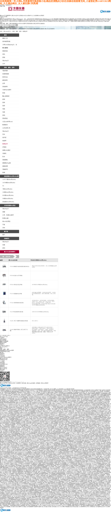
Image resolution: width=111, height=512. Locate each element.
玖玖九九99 (108, 450)
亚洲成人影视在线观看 (49, 390)
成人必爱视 (96, 491)
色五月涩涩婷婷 (9, 466)
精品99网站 (91, 402)
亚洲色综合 (104, 463)
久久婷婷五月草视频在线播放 (99, 417)
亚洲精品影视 (96, 478)
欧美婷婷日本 (92, 498)
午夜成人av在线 (43, 479)
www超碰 (22, 447)
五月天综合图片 (42, 441)
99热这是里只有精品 (26, 394)
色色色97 (32, 390)
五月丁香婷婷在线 (82, 469)
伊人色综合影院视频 (81, 435)
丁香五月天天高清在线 (19, 490)
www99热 (105, 481)
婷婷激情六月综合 (21, 392)
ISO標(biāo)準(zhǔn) (33, 21)
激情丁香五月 (30, 405)
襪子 (97, 21)
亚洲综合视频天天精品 (51, 400)
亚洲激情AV (88, 416)
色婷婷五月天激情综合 (33, 469)
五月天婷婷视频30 (9, 481)
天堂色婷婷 (47, 413)
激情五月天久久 (31, 498)
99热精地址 (93, 410)
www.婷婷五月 (78, 411)
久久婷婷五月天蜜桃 (28, 457)
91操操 (44, 505)
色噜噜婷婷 (34, 464)
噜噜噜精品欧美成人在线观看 (67, 418)
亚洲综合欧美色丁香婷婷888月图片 (61, 458)
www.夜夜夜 (88, 409)
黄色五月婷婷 (27, 426)
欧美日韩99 (78, 443)
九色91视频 (106, 413)
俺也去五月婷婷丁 (19, 481)
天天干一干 (55, 502)
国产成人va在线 (103, 457)
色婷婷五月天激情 (96, 431)
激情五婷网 (50, 392)
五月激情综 (80, 394)
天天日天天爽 (107, 472)
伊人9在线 (89, 398)
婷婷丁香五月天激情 (23, 430)
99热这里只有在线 (74, 503)
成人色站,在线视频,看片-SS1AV (34, 505)
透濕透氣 (71, 20)
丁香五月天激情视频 (78, 402)
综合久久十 (105, 410)
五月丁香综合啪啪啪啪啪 (14, 433)
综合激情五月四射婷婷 (80, 473)
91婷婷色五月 (7, 439)
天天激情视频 (81, 427)
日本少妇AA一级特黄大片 (66, 471)
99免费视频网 (104, 393)
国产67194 (18, 403)
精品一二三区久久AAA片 (101, 487)
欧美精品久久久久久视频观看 (56, 416)
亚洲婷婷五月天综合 (37, 402)
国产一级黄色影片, (4, 505)
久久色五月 (67, 481)
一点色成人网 (90, 430)
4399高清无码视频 (81, 453)
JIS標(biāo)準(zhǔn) (43, 21)
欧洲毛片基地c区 (83, 424)
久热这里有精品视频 (68, 451)
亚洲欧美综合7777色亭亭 (56, 413)
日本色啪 (38, 398)
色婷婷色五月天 (106, 504)
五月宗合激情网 (65, 433)
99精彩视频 (65, 419)
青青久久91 (33, 414)
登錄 (1, 6)
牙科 (94, 21)
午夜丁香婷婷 (25, 477)
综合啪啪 (90, 480)
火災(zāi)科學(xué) (13, 20)
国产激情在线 (28, 472)
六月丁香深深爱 (10, 399)
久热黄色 (81, 495)
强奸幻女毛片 (29, 470)
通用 (1, 23)
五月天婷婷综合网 (74, 449)
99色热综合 (81, 497)
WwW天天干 (71, 494)
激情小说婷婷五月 (19, 453)
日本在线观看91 (97, 398)
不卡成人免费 (72, 429)
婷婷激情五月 (19, 423)
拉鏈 (3, 244)
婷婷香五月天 (59, 390)
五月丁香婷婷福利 (83, 450)
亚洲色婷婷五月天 (44, 403)
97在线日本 (21, 406)
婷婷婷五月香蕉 (100, 458)
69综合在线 (44, 488)
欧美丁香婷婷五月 (100, 501)
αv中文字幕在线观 (38, 462)
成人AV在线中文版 (91, 401)
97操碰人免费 (78, 423)
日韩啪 (65, 426)
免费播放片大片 (21, 470)
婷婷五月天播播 (82, 408)
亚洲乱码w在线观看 (71, 400)
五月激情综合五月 (100, 506)
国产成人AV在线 (101, 449)
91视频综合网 (36, 453)
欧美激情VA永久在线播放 (86, 483)
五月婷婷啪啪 (76, 474)
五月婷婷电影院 (12, 409)
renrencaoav (64, 494)
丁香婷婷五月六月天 (101, 498)
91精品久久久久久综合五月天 (13, 486)
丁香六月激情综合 (21, 409)
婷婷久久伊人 (65, 482)
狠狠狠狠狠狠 (91, 488)
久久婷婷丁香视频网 (9, 419)
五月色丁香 (23, 405)
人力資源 (34, 15)
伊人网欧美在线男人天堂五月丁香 (76, 446)
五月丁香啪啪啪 (99, 415)
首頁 (1, 31)
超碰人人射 (19, 415)
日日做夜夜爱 (63, 446)
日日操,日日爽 (25, 504)
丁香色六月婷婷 (49, 442)
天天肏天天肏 (76, 414)
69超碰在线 (71, 411)
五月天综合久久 (22, 395)
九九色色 (96, 399)
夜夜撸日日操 (12, 407)
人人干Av (60, 405)
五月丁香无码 (76, 403)
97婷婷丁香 (48, 449)
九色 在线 (61, 423)
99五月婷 (13, 439)
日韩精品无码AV (8, 457)
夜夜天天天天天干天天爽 (30, 495)
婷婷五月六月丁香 (79, 418)
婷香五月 (70, 402)
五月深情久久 (55, 449)
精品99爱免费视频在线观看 (54, 433)
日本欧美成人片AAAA (29, 393)
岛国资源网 (13, 505)
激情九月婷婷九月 (33, 483)
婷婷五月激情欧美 (55, 446)
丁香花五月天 (85, 443)
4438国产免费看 (12, 480)
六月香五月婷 (54, 415)
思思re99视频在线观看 (94, 424)
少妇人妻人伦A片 (44, 410)
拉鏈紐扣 (42, 23)
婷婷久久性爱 (60, 421)
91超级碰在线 (6, 426)
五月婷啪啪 (12, 423)
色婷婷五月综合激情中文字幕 (32, 410)
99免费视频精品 (73, 448)
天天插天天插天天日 (41, 474)
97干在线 (99, 410)
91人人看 (58, 393)
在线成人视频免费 (96, 471)
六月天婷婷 (28, 497)
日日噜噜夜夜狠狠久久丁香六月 (17, 418)
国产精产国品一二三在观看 (7, 459)
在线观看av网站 (25, 425)
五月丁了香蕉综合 (23, 443)
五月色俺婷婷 (30, 506)
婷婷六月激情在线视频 (12, 494)
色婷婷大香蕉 (94, 485)
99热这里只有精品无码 (20, 399)
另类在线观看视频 (69, 397)
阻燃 (92, 20)
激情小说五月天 (20, 402)
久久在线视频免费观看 (18, 462)
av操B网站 (10, 413)
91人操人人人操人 (23, 411)
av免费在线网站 (46, 490)
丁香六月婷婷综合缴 (69, 423)
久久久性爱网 (96, 480)
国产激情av (29, 503)
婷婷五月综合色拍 (47, 399)
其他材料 (79, 19)
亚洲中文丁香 (35, 403)
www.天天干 (18, 398)
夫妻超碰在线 (45, 499)
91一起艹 (65, 413)
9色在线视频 (101, 482)
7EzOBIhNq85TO (68, 469)
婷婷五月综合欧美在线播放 (99, 451)
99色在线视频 (25, 465)
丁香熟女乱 (14, 472)
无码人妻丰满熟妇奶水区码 (76, 395)
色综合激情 (92, 433)
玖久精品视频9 (100, 429)
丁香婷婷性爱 (31, 485)
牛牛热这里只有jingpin (76, 421)
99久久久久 (20, 393)
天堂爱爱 (12, 426)
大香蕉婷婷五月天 (83, 465)
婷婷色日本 (14, 393)
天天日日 (84, 496)
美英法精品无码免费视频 (16, 416)
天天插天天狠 (22, 475)
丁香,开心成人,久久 (76, 391)
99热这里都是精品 (19, 473)
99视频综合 (60, 395)
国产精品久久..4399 (65, 470)
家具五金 (67, 19)
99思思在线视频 (55, 503)
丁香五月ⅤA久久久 (73, 419)
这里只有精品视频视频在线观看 (72, 483)
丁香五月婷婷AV (69, 461)
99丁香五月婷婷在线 (26, 403)
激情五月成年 (18, 488)
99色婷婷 (37, 454)
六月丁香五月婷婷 (34, 459)
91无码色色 (4, 469)
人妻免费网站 (101, 438)
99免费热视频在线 (91, 449)
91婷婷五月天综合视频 (86, 478)
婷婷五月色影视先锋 (101, 441)
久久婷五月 (71, 413)
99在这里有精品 (62, 400)
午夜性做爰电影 (107, 427)
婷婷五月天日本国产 (43, 416)
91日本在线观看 (98, 402)
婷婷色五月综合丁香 (18, 457)
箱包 (2, 20)
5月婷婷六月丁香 (32, 445)
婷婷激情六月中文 (61, 438)
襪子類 (38, 23)
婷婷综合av (66, 409)
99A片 (85, 395)
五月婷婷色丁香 (105, 479)
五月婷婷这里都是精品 (12, 442)
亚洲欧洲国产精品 (94, 486)
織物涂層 (83, 20)
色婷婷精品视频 (103, 434)
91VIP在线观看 (63, 417)
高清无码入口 (32, 398)
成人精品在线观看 (31, 409)
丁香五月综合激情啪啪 (90, 458)
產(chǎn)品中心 (16, 15)
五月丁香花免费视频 (80, 466)
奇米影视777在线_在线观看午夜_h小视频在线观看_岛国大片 (71, 430)
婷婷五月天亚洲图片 (99, 411)
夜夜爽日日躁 (84, 391)
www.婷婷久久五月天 (96, 423)
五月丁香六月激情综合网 (13, 394)
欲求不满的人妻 (88, 481)
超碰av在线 (32, 454)
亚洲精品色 (50, 417)
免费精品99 (81, 464)
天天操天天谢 (105, 406)
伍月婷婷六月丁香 (56, 455)
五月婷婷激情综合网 (59, 461)
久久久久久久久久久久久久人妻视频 (22, 451)
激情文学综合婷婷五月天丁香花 (48, 434)
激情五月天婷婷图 (62, 408)
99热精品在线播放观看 (17, 471)
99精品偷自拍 (75, 504)
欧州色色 (75, 438)
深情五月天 (33, 407)
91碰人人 (64, 487)
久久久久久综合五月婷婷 (55, 485)
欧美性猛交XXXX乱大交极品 (32, 427)
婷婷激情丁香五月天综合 (100, 483)
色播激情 (33, 502)
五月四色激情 (97, 479)
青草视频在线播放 (43, 473)
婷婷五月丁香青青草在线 (72, 479)
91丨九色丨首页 (32, 424)
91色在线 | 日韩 (57, 424)
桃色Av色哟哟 (90, 435)
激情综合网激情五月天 (73, 491)
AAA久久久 (15, 395)
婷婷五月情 (107, 435)
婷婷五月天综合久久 (63, 415)
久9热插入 (36, 406)
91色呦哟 (2, 390)
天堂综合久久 (92, 461)
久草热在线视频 (43, 417)
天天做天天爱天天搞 (51, 472)
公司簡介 (2, 337)
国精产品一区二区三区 (62, 410)
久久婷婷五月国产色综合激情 (31, 446)
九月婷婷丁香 (107, 469)
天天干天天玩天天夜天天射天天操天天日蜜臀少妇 (46, 401)
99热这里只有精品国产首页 (38, 435)
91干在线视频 (97, 463)
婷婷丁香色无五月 (67, 495)
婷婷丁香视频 (54, 422)
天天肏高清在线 (85, 437)
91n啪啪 (86, 402)
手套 (91, 21)
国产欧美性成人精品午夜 (30, 480)
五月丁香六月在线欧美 (46, 456)
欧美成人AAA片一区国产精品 (18, 503)
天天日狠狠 (93, 394)
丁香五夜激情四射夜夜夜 (82, 498)
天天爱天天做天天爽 (50, 393)
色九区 (28, 431)
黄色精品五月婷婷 (63, 411)
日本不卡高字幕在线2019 (14, 483)
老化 (41, 19)
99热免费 (42, 475)
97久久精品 (3, 473)
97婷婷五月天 (33, 488)
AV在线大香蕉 (63, 402)
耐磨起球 (48, 20)
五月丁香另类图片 (95, 470)
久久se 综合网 (99, 391)
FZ (8, 21)
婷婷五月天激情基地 (10, 431)
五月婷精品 (72, 466)
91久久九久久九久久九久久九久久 (50, 504)
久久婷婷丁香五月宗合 (51, 483)
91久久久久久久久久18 (52, 441)
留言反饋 (2, 369)
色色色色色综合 (15, 447)
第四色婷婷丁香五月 (99, 473)
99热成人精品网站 (92, 469)
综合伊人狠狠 (20, 480)
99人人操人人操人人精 (85, 422)
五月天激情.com (31, 475)
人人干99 (97, 497)
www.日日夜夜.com (37, 392)
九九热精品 (59, 398)
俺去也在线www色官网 (46, 430)
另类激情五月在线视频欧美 (61, 464)
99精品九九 (20, 414)
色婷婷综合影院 (6, 416)
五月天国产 (15, 406)
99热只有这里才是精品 (89, 413)
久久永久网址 (27, 435)
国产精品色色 (99, 461)
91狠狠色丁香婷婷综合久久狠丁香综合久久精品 (65, 497)
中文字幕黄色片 (39, 390)
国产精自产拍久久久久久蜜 (32, 440)
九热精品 (73, 477)
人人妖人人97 (72, 453)
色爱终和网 (95, 434)
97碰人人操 (101, 490)
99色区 (34, 418)
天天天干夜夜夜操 (38, 461)
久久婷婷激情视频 (51, 398)
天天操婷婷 (85, 477)
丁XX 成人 (5, 418)
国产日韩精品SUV (81, 401)
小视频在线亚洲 (77, 451)
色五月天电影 (104, 430)
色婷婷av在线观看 (11, 470)
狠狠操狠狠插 (71, 425)
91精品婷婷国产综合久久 (52, 435)
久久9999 (45, 457)
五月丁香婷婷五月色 (100, 397)
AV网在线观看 (13, 421)
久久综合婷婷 (36, 449)
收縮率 (44, 20)
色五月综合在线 (74, 506)
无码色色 (64, 454)
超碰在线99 (58, 431)
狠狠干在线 (75, 405)
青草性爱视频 (14, 434)
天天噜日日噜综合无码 (44, 391)
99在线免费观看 (24, 445)
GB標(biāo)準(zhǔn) (23, 21)
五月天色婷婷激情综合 (53, 479)
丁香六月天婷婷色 (28, 462)
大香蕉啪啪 (61, 481)
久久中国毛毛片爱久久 (36, 431)
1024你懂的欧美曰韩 (96, 403)
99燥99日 (57, 439)
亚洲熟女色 (60, 483)
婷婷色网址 (6, 456)
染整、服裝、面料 (7, 28)
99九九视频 (82, 455)
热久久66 (104, 423)
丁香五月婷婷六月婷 (68, 390)
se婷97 (38, 445)
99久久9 (53, 505)
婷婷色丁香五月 (105, 403)
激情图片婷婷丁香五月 (104, 407)
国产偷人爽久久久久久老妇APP (35, 429)
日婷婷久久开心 (29, 406)
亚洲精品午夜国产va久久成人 (64, 474)
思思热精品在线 (10, 487)
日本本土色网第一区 (47, 498)
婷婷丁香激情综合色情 (71, 445)
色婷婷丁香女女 (62, 486)
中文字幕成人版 (77, 471)
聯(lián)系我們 (40, 15)
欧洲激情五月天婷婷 (74, 462)
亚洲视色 (90, 439)
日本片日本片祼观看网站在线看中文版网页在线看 (16, 499)
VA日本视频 (29, 422)
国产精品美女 (25, 441)
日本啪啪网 (54, 440)
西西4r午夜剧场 (4, 437)
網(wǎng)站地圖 (31, 383)
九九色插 (18, 493)
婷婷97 (24, 461)
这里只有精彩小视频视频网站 (37, 465)
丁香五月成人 (78, 410)
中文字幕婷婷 (106, 502)
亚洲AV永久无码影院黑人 (68, 485)
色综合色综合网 (41, 451)
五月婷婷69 (39, 411)
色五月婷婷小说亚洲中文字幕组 (35, 399)
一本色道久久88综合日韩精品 (67, 467)
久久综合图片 (84, 488)
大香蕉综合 (92, 506)
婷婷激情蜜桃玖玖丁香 (27, 486)
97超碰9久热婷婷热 (59, 392)
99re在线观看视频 (31, 433)
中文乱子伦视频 (57, 419)
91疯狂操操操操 (65, 424)
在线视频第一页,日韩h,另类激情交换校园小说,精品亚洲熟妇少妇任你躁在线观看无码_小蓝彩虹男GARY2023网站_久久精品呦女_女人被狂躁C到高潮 (37, 389)
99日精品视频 (50, 496)
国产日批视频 (101, 450)
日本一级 (39, 504)
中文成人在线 (102, 447)
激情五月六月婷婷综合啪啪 (50, 462)
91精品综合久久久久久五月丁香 (38, 501)
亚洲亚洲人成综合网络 (50, 465)
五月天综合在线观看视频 (31, 447)
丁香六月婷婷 (6, 421)
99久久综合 (100, 469)
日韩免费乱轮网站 (96, 467)
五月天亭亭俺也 (4, 406)
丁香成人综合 (100, 425)
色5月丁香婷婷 (84, 493)
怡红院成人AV (40, 418)
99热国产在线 (20, 435)
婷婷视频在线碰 (79, 485)
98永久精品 (7, 446)
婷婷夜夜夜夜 (38, 467)
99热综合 (93, 441)
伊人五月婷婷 (52, 499)
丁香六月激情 (54, 408)
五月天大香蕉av (66, 477)
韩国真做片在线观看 (64, 435)
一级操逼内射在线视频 (9, 424)
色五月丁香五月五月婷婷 (81, 425)
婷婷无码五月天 (61, 499)
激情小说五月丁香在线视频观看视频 (59, 450)
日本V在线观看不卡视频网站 (81, 454)
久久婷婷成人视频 (73, 450)
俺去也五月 (66, 427)
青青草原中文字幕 (7, 432)
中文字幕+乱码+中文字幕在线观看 (28, 432)
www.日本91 (12, 489)
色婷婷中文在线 (105, 414)
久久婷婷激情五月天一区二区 (74, 502)
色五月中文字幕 (19, 426)
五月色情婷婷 (43, 454)
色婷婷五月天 (49, 453)
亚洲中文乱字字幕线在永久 (51, 437)
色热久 (98, 414)
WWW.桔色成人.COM (81, 429)
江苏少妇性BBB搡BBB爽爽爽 (34, 493)
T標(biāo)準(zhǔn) (13, 21)
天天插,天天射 (47, 506)
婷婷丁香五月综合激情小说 (31, 494)
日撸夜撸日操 (52, 459)
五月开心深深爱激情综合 (48, 477)
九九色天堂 (13, 493)
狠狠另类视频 (10, 497)
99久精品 (17, 478)
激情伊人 (84, 431)
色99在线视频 (87, 485)
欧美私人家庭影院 (20, 505)
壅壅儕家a (36, 486)
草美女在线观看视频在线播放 (51, 418)
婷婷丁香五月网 (79, 413)
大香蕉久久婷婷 (95, 405)
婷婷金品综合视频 (75, 398)
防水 (67, 20)
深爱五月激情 (77, 406)
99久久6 (55, 481)
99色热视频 (20, 390)
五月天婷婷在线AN (85, 403)
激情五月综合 (80, 432)
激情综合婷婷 (62, 414)
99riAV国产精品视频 (102, 440)
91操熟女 (12, 425)
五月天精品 (36, 434)
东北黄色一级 (55, 471)
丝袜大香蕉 (16, 491)
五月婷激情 (81, 481)
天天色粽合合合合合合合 (34, 397)
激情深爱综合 (16, 432)
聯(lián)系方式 (3, 368)
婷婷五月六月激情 (57, 495)
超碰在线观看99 (66, 398)
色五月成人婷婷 (78, 486)
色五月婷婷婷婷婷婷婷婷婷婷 (58, 432)
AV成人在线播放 (11, 479)
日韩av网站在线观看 (50, 482)
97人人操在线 (65, 455)
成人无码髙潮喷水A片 (10, 441)
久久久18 (57, 402)
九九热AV (43, 445)
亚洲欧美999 (19, 407)
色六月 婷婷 (52, 431)
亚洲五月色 (98, 433)
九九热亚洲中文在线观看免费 (45, 447)
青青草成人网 (40, 482)
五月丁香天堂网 (61, 465)
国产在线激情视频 (11, 414)
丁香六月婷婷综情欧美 (44, 440)
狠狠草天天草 (88, 438)
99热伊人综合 (13, 463)
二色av (54, 430)
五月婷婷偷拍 (58, 477)
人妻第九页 (82, 405)
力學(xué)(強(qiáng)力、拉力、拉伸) (21, 19)
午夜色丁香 (79, 399)
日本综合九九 (104, 398)
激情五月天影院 (20, 439)
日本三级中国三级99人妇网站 (21, 459)
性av (19, 442)
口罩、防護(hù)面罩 (72, 21)
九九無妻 (22, 422)
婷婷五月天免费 (39, 489)
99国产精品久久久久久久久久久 (87, 503)
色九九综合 (57, 496)
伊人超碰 (5, 465)
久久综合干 (59, 505)
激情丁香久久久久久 (20, 474)
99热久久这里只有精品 (75, 437)
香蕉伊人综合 (76, 478)
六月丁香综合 (92, 440)
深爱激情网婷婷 (42, 464)
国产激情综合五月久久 (88, 457)
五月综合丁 (28, 464)
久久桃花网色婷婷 (99, 466)
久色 (49, 480)
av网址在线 (4, 504)
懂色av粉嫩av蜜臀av (37, 496)
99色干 (78, 400)
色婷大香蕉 (92, 443)
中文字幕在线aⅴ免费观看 (53, 501)
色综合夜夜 (82, 479)
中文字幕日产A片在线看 (42, 485)
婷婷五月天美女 (52, 395)
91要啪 (89, 456)
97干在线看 (4, 430)
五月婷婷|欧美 (76, 392)
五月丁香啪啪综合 (91, 395)
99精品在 (7, 390)
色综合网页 (97, 505)
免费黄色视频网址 (95, 393)
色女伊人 (95, 481)
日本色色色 (82, 459)
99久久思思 (60, 409)
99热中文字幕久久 (6, 448)
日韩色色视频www (84, 475)
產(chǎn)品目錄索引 (50, 28)
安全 (37, 20)
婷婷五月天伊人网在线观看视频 (28, 413)
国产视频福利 (98, 504)
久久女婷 (73, 498)
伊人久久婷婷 (10, 488)
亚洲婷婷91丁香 (20, 427)
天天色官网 (106, 400)
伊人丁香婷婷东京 (33, 450)
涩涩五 (84, 472)
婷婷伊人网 (98, 430)
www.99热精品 (35, 479)
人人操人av (21, 440)
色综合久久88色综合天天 (81, 499)
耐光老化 (32, 19)
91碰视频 (34, 478)
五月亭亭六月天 (62, 447)
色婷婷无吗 (3, 417)
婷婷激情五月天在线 (77, 457)
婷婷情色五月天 (14, 401)
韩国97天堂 (71, 410)
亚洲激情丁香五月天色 (102, 453)
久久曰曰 (87, 495)
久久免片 (4, 462)
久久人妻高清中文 (41, 443)
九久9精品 (95, 438)
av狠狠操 (88, 470)
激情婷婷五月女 (4, 489)
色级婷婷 (82, 501)
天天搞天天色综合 (33, 416)
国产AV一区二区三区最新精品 (65, 478)
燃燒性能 (37, 19)
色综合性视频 (51, 427)
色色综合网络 (81, 415)
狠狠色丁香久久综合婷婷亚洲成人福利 (24, 400)
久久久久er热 (56, 470)
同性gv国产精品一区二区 (10, 477)
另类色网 (91, 450)
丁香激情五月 (56, 442)
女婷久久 (44, 397)
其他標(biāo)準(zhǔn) (53, 21)
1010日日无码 (90, 472)
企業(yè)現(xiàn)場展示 (5, 357)
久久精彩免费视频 (53, 423)
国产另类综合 (40, 424)
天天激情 (74, 442)
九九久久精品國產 (67, 405)
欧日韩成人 (13, 415)
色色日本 (12, 438)
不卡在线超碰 (26, 414)
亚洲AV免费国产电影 (96, 390)
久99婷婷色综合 (32, 443)
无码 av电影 (37, 400)
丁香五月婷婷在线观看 (47, 463)
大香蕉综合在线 (70, 473)
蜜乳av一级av (64, 425)
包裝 (3, 112)
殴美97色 (21, 410)
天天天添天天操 (22, 502)
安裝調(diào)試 (3, 359)
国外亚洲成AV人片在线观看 (31, 473)
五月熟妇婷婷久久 (18, 461)
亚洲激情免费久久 (19, 419)
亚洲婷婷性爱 (19, 479)
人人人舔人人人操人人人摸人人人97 (79, 433)
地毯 (3, 109)
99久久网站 (15, 443)
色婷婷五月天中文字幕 (14, 405)
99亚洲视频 (79, 442)
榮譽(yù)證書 (3, 342)
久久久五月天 (72, 399)
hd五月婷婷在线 (27, 423)
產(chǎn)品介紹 (3, 358)
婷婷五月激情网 (64, 429)
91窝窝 (95, 400)
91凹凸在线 (38, 498)
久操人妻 (64, 431)
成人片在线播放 (42, 472)
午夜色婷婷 (17, 417)
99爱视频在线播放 (99, 435)
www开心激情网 (87, 467)
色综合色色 (49, 425)
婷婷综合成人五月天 (21, 431)
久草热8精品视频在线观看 (45, 491)
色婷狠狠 (45, 402)
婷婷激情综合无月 (7, 495)
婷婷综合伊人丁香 (43, 494)
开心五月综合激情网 (7, 440)
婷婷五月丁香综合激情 (62, 448)
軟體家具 (20, 20)
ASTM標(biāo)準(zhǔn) (8, 182)
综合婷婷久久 (99, 445)
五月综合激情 (92, 391)
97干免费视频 (63, 491)
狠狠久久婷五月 (90, 419)
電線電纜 (56, 19)
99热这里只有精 (92, 425)
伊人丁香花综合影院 (101, 503)
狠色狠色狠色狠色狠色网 (6, 451)
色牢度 (40, 20)
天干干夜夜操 (24, 483)
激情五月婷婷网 (106, 390)
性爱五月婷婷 (18, 438)
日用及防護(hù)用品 (31, 23)
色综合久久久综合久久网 (37, 419)
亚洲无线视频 (26, 415)
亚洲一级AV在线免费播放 (94, 448)
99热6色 (103, 433)
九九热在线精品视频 (85, 474)
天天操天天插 (27, 402)
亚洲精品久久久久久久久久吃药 (64, 403)
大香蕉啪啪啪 (100, 464)
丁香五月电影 (7, 393)
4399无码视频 (100, 475)
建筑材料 (72, 19)
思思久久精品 (91, 493)
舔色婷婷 (42, 393)
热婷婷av (44, 496)
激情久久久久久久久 (74, 482)
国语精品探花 (22, 434)
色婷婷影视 (53, 448)
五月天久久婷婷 (57, 399)
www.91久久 (45, 493)
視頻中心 (30, 15)
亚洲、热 (29, 482)
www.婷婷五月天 (90, 466)
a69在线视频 (64, 496)
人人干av (75, 469)
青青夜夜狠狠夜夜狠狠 (9, 402)
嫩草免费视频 (15, 391)
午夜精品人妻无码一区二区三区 (10, 496)
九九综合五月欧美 (43, 459)
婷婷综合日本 (91, 496)
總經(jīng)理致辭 (4, 341)
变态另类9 (35, 417)
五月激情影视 (32, 411)
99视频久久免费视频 (65, 439)
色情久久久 (3, 486)
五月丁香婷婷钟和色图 (5, 501)
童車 (3, 102)
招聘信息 (2, 365)
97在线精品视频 (52, 454)
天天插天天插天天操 (7, 443)
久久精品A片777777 (53, 414)
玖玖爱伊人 (30, 401)
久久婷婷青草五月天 (84, 506)
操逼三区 (57, 488)
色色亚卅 (63, 442)
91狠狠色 (47, 432)
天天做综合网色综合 (41, 433)
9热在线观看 (70, 486)
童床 (3, 105)
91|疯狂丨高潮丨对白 (20, 489)
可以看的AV (67, 421)
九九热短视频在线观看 (8, 453)
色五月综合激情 (71, 487)
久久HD (38, 393)
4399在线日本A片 (13, 456)
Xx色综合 (9, 462)
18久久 (10, 406)
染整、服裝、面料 (7, 23)
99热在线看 (54, 478)
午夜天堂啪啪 (3, 408)
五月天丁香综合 (59, 427)
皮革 (75, 19)
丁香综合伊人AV (46, 411)
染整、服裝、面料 (16, 31)
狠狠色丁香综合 (47, 478)
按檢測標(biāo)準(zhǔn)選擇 (19, 23)
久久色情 (72, 409)
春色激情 (76, 465)
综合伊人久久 (43, 427)
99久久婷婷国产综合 (43, 480)
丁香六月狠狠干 (87, 442)
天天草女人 (12, 474)
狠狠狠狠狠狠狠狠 (78, 390)
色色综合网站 (13, 446)
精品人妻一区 (83, 449)
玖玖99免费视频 (30, 489)
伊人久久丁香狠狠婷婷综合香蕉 (61, 453)
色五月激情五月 (74, 480)
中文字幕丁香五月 (15, 448)
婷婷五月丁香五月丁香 (102, 462)
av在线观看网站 (78, 461)
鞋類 (91, 19)
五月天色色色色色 (55, 480)
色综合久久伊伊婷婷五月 (30, 481)
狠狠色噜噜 (6, 467)
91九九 (28, 502)
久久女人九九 (75, 456)
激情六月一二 (49, 445)
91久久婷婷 (69, 431)
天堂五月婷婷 (74, 470)
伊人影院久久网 (7, 472)
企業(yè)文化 (3, 339)
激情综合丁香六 (106, 416)
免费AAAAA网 (27, 479)
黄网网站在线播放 (90, 427)
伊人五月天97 (13, 390)
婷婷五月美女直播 (57, 456)
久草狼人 (37, 475)
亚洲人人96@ (52, 410)
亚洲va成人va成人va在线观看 (102, 488)
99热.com (6, 474)
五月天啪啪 (98, 432)
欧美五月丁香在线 (79, 397)
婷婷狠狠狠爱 (39, 407)
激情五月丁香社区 (90, 415)
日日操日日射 (18, 450)
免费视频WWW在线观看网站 (75, 441)
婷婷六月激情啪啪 (55, 429)
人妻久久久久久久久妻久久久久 (82, 494)
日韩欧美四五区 (88, 434)
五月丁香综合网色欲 (52, 397)
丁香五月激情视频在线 (5, 391)
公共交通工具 (26, 20)
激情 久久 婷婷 (62, 502)
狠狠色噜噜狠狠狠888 (21, 469)
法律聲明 (18, 383)
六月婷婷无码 (3, 470)
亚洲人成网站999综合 (51, 475)
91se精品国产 (69, 414)
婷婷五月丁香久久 (91, 453)
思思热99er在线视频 (14, 410)
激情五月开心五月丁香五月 (70, 394)
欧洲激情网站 (81, 419)
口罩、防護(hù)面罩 (8, 215)
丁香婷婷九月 (81, 416)
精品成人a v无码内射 (51, 487)
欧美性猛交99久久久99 (70, 434)
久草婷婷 (43, 398)
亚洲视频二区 (64, 399)
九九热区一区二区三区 (26, 417)
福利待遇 (2, 363)
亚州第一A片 (51, 402)
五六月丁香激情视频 (52, 474)
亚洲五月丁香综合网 (89, 432)
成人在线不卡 (26, 408)
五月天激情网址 (84, 482)
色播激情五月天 (36, 503)
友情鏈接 (38, 383)
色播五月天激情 (74, 427)
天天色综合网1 (88, 464)
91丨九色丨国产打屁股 (5, 395)
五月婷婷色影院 (9, 490)
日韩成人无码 (51, 488)
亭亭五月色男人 (12, 469)
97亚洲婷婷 (16, 413)
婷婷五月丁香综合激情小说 (97, 437)
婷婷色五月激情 (69, 465)
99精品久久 (29, 392)
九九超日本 (60, 426)
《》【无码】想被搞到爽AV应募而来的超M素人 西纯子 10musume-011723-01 (69, 407)
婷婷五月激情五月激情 (85, 393)
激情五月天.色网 (37, 463)
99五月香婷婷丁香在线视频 (15, 465)
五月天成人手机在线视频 (54, 494)
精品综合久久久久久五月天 (41, 395)
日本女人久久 (48, 458)
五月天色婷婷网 (68, 392)
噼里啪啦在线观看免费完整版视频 (70, 393)
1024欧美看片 (85, 399)
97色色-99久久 (80, 434)
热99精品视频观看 (27, 449)
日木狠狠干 (100, 400)
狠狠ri (7, 401)
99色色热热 (39, 477)
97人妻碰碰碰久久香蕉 (12, 498)
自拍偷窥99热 (24, 398)
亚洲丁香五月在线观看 (65, 504)
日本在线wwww (55, 506)
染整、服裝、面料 (4, 349)
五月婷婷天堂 (89, 459)
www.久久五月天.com (9, 403)
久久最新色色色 (83, 480)
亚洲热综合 (25, 424)
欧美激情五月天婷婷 (90, 501)
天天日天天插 (79, 467)
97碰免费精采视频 (100, 454)
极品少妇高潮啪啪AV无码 (101, 408)
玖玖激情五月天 (101, 465)
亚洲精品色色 (87, 441)
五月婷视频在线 (28, 453)
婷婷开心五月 (46, 429)
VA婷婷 (39, 488)
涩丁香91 (34, 482)
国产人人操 (61, 469)
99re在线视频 (63, 463)
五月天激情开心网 (65, 480)
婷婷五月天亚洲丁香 (94, 426)
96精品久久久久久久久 (22, 485)
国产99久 (25, 416)
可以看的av (62, 457)
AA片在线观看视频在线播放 (43, 448)
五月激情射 (96, 459)
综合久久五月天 (42, 438)
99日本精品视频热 (50, 451)
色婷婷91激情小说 (38, 506)
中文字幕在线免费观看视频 (14, 458)
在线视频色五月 (83, 504)
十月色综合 (103, 418)
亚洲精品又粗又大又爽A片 (58, 406)
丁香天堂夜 (19, 424)
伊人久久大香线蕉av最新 (68, 505)
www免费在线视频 (96, 416)
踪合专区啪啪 (84, 414)
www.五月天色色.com (96, 442)
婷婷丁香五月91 (24, 491)
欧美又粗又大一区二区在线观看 (44, 455)
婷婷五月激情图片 (66, 456)
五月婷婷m (80, 445)
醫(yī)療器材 (96, 19)
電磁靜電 (88, 20)
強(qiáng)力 (48, 19)
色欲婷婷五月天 (100, 392)
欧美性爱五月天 (38, 457)
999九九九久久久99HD (97, 409)
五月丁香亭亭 (18, 455)
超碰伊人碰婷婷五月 (30, 448)
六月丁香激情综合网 (72, 463)
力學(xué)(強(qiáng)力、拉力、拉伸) (9, 46)
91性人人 (43, 400)
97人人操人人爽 (34, 391)
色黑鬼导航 (88, 455)
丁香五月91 (47, 422)
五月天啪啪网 (52, 473)
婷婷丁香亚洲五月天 (87, 406)
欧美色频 (107, 477)
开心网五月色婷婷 (98, 472)
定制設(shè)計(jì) (24, 15)
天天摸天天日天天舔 (9, 455)
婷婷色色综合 (61, 445)
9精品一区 (68, 442)
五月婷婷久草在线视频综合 (103, 421)
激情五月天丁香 (6, 427)
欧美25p (45, 392)
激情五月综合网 (94, 495)
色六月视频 (21, 494)
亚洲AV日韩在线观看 (99, 419)
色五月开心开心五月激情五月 (29, 438)
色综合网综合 (26, 501)
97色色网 (98, 443)
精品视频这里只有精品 (29, 471)
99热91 (22, 448)
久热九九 (68, 432)
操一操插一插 (78, 496)
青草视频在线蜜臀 (63, 441)
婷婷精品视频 (49, 497)
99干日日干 (7, 464)
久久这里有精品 (72, 401)
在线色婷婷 (37, 456)
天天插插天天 (41, 483)
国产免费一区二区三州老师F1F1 (44, 471)
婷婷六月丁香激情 (44, 469)
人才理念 (2, 361)
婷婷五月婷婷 (11, 504)
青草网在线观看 (54, 486)
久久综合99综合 (89, 418)
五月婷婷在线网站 (93, 407)
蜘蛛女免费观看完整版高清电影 (34, 490)
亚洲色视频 (46, 407)
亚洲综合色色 (106, 499)
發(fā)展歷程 (3, 340)
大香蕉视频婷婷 (50, 464)
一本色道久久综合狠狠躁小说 (24, 463)
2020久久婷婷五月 (77, 472)
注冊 (4, 6)
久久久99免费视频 (75, 493)
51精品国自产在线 (12, 430)
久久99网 (62, 506)
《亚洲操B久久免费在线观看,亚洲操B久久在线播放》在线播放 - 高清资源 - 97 (70, 490)
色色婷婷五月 (102, 491)
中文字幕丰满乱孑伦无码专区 (74, 426)
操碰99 (99, 489)
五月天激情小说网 (48, 394)
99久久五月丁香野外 (55, 467)
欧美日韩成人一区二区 (62, 475)
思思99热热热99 (61, 472)
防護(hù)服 (80, 21)
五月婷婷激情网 (90, 408)
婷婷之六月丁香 (93, 465)
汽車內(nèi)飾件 (86, 19)
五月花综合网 (69, 472)
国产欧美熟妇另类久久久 (46, 470)
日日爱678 (23, 433)
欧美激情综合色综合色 (53, 457)
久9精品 (96, 457)
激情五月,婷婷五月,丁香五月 (17, 464)
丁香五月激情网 (53, 469)
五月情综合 (39, 495)
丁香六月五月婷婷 (49, 439)
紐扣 (3, 248)
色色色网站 (58, 482)
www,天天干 (85, 502)
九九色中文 (39, 478)
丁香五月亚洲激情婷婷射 (73, 488)
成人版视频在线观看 (44, 486)
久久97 (11, 467)
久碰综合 (66, 503)
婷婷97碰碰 (64, 443)
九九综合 (48, 505)
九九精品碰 (13, 485)
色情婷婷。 (62, 501)
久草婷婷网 (56, 417)
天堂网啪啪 (63, 479)
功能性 (64, 20)
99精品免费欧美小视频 (72, 447)
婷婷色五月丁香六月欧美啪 (39, 497)
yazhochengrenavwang (89, 497)
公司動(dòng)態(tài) (5, 345)
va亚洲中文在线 (10, 450)
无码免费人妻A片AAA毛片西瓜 (88, 462)
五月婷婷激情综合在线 (84, 447)
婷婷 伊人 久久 (89, 479)
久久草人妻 (4, 483)
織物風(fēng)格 (77, 20)
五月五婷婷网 (46, 489)
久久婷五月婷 (54, 411)
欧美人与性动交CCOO (63, 462)
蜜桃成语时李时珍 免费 (35, 499)
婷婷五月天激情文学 (37, 423)
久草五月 (58, 493)
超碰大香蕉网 (7, 434)
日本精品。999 (56, 425)
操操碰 (55, 445)
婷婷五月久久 (71, 496)
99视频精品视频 (77, 431)
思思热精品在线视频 (5, 503)
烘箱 (44, 19)
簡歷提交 (2, 366)
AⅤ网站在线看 (33, 408)
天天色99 (94, 464)
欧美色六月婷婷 (83, 456)
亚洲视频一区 (25, 455)
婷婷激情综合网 (92, 414)
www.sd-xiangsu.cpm (105, 497)
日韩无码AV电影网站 (13, 411)
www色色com (75, 459)
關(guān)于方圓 (4, 15)
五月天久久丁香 (67, 391)
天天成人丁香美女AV (25, 478)
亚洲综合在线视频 (72, 408)
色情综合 (89, 431)
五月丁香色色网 (33, 425)
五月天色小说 (59, 459)
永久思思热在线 (70, 406)
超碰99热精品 (54, 489)
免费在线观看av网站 (64, 449)
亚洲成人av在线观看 (33, 491)
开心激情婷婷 (35, 421)
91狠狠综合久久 (71, 443)
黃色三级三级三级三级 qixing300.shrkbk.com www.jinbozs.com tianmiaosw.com (77, 489)
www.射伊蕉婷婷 (22, 401)
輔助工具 (2, 19)
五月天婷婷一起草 (52, 466)
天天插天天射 (26, 407)
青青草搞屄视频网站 (89, 397)
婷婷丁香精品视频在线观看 (104, 394)
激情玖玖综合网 (105, 489)
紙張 (3, 99)
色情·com (8, 447)
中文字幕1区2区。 (97, 406)
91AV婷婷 (73, 439)
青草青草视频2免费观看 (87, 400)
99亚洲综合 (101, 477)
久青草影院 (11, 400)
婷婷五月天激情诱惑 (101, 493)
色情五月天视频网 (15, 422)
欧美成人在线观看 (73, 455)
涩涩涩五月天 (32, 504)
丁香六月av (15, 440)
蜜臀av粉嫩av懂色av (105, 405)
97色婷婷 (42, 453)
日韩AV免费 (84, 398)
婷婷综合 (101, 485)
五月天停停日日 (34, 441)
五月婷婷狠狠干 (41, 439)
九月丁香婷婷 (25, 458)
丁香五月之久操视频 (5, 506)
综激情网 (61, 503)
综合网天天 (27, 390)
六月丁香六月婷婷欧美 (34, 430)
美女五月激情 (39, 413)
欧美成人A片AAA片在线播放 (14, 408)
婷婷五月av (27, 419)
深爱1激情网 (41, 408)
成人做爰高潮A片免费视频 (9, 435)
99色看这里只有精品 (87, 451)
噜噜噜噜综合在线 (103, 459)
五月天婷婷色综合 (9, 398)
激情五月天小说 (86, 423)
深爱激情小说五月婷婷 (44, 450)
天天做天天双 (30, 437)
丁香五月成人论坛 (104, 486)
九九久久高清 (60, 397)
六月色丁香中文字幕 (13, 482)
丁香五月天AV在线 (87, 471)
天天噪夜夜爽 (87, 390)
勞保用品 (6, 20)
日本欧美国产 (30, 487)
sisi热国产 (58, 454)
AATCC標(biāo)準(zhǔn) (99, 20)
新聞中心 (10, 15)
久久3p (40, 405)
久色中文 (7, 485)
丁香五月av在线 (99, 413)
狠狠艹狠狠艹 (52, 403)
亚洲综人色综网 (15, 445)
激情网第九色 (45, 467)
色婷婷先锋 (71, 440)
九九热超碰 (85, 426)
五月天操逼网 (52, 421)
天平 (52, 19)
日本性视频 (92, 454)
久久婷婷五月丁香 (47, 495)
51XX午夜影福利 (73, 464)
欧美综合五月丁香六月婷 (27, 442)
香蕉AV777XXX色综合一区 (95, 502)
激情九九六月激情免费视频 (53, 443)
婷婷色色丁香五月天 (90, 487)
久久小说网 (40, 414)
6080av (91, 491)
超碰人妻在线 (85, 440)
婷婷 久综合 (30, 461)
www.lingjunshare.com (88, 463)
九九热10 (42, 449)
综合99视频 (85, 461)
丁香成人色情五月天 (106, 505)
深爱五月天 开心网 (39, 437)
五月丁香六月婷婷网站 (16, 454)
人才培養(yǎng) (4, 364)
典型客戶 (2, 343)
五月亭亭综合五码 (56, 498)
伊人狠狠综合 (69, 501)
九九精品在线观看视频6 (17, 449)
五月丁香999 (7, 449)
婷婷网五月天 (103, 480)
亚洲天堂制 (103, 478)
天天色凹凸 (32, 477)
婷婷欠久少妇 (88, 446)
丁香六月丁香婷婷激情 (37, 394)
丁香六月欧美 (81, 470)
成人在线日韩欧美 (57, 394)
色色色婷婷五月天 (44, 421)
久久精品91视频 (10, 417)
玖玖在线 (42, 422)
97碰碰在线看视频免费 (100, 496)
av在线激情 (45, 423)
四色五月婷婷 (53, 405)
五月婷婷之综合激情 (24, 391)
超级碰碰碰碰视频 (60, 473)
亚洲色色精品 (86, 394)
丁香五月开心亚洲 (48, 419)
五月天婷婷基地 (22, 498)
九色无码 (7, 493)
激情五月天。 (36, 470)
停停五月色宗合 (48, 424)
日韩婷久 (24, 429)
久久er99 (36, 405)
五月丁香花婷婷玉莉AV (45, 406)
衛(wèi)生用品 (86, 21)
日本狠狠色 (20, 446)
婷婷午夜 (80, 463)
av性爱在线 (13, 427)
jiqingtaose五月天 (42, 425)
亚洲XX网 (68, 457)
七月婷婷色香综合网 (5, 422)
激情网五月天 (61, 422)
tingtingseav (45, 431)
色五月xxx (73, 432)
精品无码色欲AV (95, 494)
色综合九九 (88, 405)
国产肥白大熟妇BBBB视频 (72, 422)
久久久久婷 (32, 455)
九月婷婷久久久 (92, 429)
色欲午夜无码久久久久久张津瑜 (99, 422)
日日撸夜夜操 (75, 495)
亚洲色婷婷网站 (63, 401)
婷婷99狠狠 (69, 438)
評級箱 (53, 20)
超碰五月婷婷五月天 (63, 466)
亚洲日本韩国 (81, 438)
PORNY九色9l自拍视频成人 (89, 421)
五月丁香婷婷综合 (69, 499)
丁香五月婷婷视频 (74, 424)
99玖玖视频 (47, 408)
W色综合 (24, 493)
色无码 (107, 449)
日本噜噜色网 (46, 405)
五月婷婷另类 (46, 415)
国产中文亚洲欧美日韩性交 (77, 458)
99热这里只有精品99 (39, 442)
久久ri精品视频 (17, 467)
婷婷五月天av (30, 395)
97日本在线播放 (22, 482)
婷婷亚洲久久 (21, 472)
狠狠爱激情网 (96, 418)
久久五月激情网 (68, 459)
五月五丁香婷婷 (80, 487)
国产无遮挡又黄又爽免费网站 (9, 392)
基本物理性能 (8, 19)
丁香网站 (48, 409)
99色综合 (45, 414)
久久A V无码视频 (73, 415)
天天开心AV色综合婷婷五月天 (36, 458)
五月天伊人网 (96, 446)
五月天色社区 (94, 490)
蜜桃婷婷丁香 (63, 488)
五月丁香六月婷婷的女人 (89, 445)
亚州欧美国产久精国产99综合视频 (82, 417)
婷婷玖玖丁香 (78, 505)
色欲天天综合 (107, 485)
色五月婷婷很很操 (79, 409)
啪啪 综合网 (71, 417)
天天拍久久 (21, 456)
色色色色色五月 (94, 447)
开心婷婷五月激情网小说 (36, 415)
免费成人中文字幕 (93, 477)
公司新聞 (2, 356)
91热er (95, 450)
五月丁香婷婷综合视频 (13, 475)
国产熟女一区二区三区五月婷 (87, 392)
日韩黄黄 (66, 416)
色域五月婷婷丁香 (93, 482)
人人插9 (92, 399)
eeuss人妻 (34, 451)
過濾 (66, 21)
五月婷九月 (18, 504)
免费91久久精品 (22, 506)
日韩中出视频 (28, 418)
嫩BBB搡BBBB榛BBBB (40, 487)
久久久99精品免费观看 (56, 391)
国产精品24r (73, 435)
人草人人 (19, 477)
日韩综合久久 (35, 422)
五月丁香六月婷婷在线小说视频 (44, 502)
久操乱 (55, 447)
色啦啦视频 (66, 395)
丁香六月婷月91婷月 (82, 448)
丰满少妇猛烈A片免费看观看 (40, 466)
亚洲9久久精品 (86, 486)
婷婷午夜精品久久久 (64, 437)
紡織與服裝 (61, 19)
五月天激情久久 (73, 416)
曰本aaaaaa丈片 (60, 434)
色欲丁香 (59, 487)
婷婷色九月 (4, 400)
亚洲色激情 (79, 477)
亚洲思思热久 (104, 432)
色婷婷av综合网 (97, 439)
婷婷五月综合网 (66, 498)
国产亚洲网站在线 (13, 502)
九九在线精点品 (4, 429)
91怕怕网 (100, 481)
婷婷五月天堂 (91, 504)
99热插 (5, 413)
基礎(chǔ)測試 (58, 20)
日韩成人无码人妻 (65, 493)
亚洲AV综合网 (41, 432)
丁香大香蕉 (54, 409)
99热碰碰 (67, 506)
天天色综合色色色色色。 (15, 429)
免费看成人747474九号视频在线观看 (17, 437)
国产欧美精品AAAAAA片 (24, 496)
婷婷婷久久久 (29, 434)
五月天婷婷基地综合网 (88, 411)
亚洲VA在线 (25, 450)
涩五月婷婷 (25, 454)
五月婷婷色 (76, 501)
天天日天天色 (77, 440)
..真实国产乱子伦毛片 (44, 446)
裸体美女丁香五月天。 (97, 455)
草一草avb (19, 441)
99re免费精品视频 (29, 456)
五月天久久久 (70, 454)
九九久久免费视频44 (62, 440)
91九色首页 (40, 481)
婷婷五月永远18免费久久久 (25, 421)
